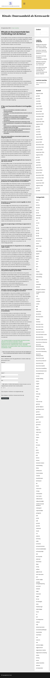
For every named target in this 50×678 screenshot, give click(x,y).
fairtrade (38, 394)
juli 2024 (38, 157)
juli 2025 (38, 126)
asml (37, 261)
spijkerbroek (39, 572)
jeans (37, 450)
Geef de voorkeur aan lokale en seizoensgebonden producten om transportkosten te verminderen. (16, 116)
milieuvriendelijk (40, 501)
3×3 (37, 220)
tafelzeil (38, 589)
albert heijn (38, 246)
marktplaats (39, 493)
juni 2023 (38, 190)
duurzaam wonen (40, 332)
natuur (20, 344)
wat (37, 642)
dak (37, 309)
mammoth (38, 488)
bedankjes (38, 284)
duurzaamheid (16, 340)
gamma (38, 404)
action (37, 243)
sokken (37, 569)
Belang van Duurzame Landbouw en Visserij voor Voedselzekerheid (41, 46)
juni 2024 (38, 160)
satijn (37, 541)
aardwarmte (39, 238)
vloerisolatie (39, 632)
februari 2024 (39, 170)
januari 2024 (39, 172)
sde (37, 554)
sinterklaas (38, 561)
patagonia (38, 513)
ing (36, 442)
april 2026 (38, 103)
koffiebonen (39, 470)
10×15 (37, 202)
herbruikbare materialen (12, 341)
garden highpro (39, 406)
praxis (37, 518)
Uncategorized (39, 619)
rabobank (38, 528)
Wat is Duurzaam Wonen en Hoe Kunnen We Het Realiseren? (16, 351)
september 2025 (40, 121)
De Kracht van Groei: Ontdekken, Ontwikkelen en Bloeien (41, 57)
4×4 (37, 225)
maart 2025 (39, 137)
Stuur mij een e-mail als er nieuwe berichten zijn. (12, 395)
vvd (37, 637)
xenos (37, 660)
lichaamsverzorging (6, 343)
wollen (37, 655)
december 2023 (40, 175)
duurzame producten (41, 360)
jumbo (37, 452)
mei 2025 (38, 132)
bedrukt (38, 287)
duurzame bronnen (25, 340)
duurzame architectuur (41, 342)
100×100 (38, 200)
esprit (37, 386)
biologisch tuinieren (40, 289)
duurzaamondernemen (41, 339)
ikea (37, 440)
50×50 (37, 228)
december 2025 (40, 114)
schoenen (38, 543)
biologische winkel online (40, 292)
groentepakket (39, 417)
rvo (37, 533)
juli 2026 (38, 96)
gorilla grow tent (40, 409)
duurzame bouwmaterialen (40, 345)
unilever (38, 622)
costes (37, 304)
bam (37, 279)
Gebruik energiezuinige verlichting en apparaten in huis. (17, 121)
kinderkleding (39, 465)
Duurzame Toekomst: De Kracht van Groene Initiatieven (41, 52)
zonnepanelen (39, 668)
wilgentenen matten (41, 650)
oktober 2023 (39, 180)
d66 (37, 306)
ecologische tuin (40, 373)
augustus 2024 (39, 155)
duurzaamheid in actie (41, 334)
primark (38, 523)
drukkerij (38, 321)
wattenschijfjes (39, 645)
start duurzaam (39, 574)
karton (37, 458)
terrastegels (39, 601)
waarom (38, 640)
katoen (37, 460)
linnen (37, 486)
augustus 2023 (39, 185)
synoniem (38, 586)
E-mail (3, 376)
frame (37, 396)
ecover (37, 376)
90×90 (37, 236)
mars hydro (39, 496)
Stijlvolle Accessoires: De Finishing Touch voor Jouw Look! (41, 63)
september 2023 (40, 183)
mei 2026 (38, 101)
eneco (37, 381)
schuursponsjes (39, 551)
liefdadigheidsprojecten (16, 343)
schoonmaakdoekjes (41, 549)
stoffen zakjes (39, 579)
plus (37, 515)
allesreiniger (39, 251)
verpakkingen (4, 347)
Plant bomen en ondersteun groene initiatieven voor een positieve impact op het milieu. (17, 126)
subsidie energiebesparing (40, 582)
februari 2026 (39, 109)
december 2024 (40, 144)
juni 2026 (38, 98)
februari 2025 (39, 139)
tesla (37, 604)
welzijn (9, 347)
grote (37, 419)
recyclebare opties (12, 346)
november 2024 (40, 147)
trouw (37, 612)
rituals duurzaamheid (26, 346)
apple (37, 256)
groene (38, 412)
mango (37, 491)
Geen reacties (15, 28)
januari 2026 (39, 111)
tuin (37, 617)
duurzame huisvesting (41, 351)
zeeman (38, 665)
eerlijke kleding (39, 378)
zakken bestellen (40, 663)
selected (38, 559)
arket (37, 259)
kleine (37, 468)
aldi (37, 248)
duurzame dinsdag (40, 349)
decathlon (38, 314)
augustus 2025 (39, 124)
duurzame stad (39, 363)
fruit (37, 399)
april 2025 (38, 134)
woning (37, 658)
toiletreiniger (39, 609)
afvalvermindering (8, 340)
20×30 (37, 213)
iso (36, 447)
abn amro (38, 241)
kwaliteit (20, 341)
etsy (37, 391)
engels (37, 383)
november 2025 (40, 116)
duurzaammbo (39, 337)
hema (37, 435)
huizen (37, 437)
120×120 (38, 205)
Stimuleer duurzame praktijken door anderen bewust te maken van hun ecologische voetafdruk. (17, 129)
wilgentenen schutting (41, 652)
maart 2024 (39, 167)
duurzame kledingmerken (39, 354)
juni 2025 (38, 129)
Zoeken (38, 29)
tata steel (38, 594)
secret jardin (39, 556)
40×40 (37, 223)
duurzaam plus (39, 329)
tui (36, 614)
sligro (37, 564)
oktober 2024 (39, 149)
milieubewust (39, 498)
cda (37, 296)
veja (37, 624)
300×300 (38, 218)
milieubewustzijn (15, 344)
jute (37, 455)
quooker (38, 526)
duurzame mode (40, 358)
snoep (37, 566)
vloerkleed (38, 635)
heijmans (38, 429)
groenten (38, 414)
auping (37, 271)
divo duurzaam (39, 316)
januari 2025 (39, 142)
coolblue (38, 301)
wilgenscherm (39, 647)
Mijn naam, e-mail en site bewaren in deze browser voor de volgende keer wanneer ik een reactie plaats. (16, 385)
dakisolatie (38, 311)
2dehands (38, 215)
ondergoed (38, 508)
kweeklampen (39, 478)
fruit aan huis (39, 401)
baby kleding (39, 274)
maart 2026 (39, 106)
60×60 (37, 230)
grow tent (38, 422)
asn (37, 264)
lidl (36, 483)
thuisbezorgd (39, 606)
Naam (3, 373)
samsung (38, 538)
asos (37, 266)
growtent (38, 424)
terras (37, 599)
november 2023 (40, 178)
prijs (37, 520)
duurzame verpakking (41, 368)
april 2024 (38, 165)
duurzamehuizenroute (41, 371)
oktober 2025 (39, 119)
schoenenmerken (40, 546)
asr (37, 269)
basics (37, 282)
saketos (38, 536)
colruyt (37, 298)
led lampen (38, 481)
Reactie (3, 362)
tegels (37, 596)
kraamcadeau (39, 473)
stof (37, 577)
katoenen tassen (40, 463)
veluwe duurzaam (40, 627)
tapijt (37, 591)
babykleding (39, 276)
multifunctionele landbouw (40, 504)
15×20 (37, 210)
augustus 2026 (39, 93)
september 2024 (40, 152)
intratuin (38, 445)
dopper (38, 319)
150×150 (38, 207)
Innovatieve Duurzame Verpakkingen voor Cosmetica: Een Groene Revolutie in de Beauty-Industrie (41, 70)
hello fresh (38, 432)
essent (37, 389)
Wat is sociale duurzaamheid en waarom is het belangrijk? (17, 353)
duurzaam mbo (39, 327)
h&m (37, 427)
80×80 (37, 233)
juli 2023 (38, 188)
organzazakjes (39, 510)
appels (37, 253)
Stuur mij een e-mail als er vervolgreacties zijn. (12, 391)
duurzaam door (39, 324)
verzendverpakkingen (41, 629)
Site (2, 380)
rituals (19, 346)
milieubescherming (5, 344)
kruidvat (38, 475)
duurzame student (40, 366)
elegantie (3, 341)
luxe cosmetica (26, 343)
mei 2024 (38, 162)
